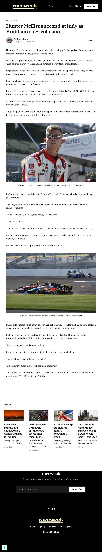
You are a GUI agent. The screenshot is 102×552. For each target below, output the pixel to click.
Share (90, 40)
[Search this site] (70, 6)
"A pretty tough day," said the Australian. (25, 345)
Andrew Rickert (21, 39)
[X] (48, 509)
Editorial (52, 526)
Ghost (56, 532)
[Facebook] (53, 509)
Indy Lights (11, 20)
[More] (58, 6)
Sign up (41, 526)
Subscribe (91, 6)
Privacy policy (66, 526)
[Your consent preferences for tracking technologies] (4, 547)
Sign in (78, 6)
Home (51, 6)
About (32, 526)
